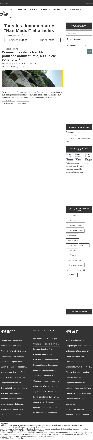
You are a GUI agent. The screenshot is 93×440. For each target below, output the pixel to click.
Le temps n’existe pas (74, 377)
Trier (51, 40)
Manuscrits (72, 240)
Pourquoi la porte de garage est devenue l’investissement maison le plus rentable (46, 365)
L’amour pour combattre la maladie (11, 340)
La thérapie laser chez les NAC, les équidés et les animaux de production (78, 388)
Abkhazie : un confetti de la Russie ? (11, 393)
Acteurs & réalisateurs (75, 340)
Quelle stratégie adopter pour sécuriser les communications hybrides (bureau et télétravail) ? (46, 408)
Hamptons (71, 245)
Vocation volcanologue (75, 409)
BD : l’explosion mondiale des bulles (13, 377)
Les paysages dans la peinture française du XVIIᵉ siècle (78, 346)
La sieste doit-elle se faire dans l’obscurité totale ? (45, 413)
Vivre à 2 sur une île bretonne (12, 404)
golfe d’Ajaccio (74, 260)
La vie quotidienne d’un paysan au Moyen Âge (46, 397)
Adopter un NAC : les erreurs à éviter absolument (45, 386)
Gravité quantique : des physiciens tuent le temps (76, 399)
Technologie (59, 9)
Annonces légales (75, 221)
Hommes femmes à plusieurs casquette (77, 415)
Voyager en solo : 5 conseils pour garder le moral (44, 392)
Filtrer (23, 40)
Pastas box (81, 270)
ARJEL (69, 270)
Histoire (22, 9)
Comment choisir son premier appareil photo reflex (45, 344)
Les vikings (70, 404)
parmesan (71, 275)
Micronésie (8, 103)
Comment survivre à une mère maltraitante (78, 367)
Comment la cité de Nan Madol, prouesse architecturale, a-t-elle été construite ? (29, 56)
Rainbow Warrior (75, 226)
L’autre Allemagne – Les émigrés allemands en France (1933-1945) (78, 356)
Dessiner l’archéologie (75, 362)
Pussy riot (72, 250)
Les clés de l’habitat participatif (78, 393)
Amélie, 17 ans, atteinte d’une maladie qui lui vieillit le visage (13, 351)
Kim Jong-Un (72, 216)
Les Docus (10, 438)
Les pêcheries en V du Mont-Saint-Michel (12, 356)
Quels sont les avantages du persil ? (44, 370)
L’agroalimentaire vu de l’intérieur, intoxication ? (75, 383)
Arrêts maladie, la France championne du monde (11, 346)
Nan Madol (22, 103)
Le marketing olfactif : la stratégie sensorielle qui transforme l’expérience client (45, 349)
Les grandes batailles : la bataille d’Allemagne (11, 383)
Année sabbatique (75, 230)
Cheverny (71, 235)
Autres (13, 17)
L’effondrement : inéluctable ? (77, 351)
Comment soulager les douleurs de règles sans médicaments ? (46, 381)
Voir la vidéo (7, 100)
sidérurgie (72, 255)
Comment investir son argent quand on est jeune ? (44, 402)
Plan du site (21, 438)
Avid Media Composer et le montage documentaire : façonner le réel (44, 376)
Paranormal (76, 9)
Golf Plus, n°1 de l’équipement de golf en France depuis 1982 (45, 360)
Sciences (45, 9)
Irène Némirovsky (75, 265)
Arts (12, 9)
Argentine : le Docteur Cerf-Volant (12, 409)
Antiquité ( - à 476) (16, 66)
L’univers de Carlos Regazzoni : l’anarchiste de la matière (13, 367)
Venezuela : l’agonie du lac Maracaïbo (12, 362)
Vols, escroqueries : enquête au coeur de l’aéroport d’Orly (13, 372)
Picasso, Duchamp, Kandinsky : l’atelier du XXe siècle (78, 372)
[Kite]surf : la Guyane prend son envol (13, 388)
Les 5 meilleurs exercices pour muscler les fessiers (45, 339)
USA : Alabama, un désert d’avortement (11, 415)
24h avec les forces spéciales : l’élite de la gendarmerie (13, 399)
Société (34, 9)
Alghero (84, 245)
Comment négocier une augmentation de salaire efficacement (43, 355)
